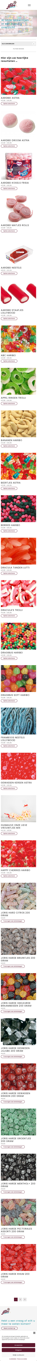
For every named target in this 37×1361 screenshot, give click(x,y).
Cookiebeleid (12, 1359)
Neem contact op (9, 1328)
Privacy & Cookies (22, 1359)
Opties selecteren (9, 103)
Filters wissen (18, 49)
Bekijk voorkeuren (18, 1355)
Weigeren (18, 1350)
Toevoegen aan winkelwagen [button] (12, 921)
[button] (34, 1333)
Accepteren (19, 1345)
